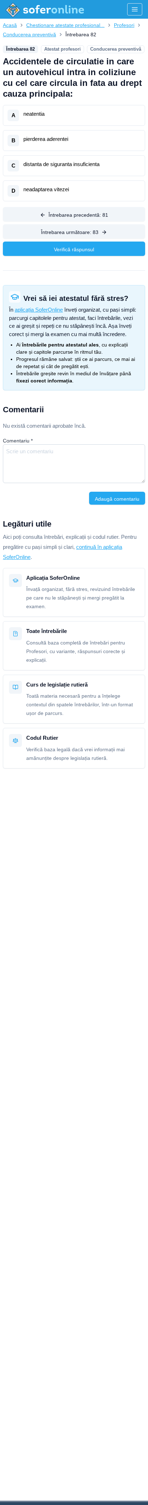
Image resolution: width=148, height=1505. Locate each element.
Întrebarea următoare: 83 (69, 232)
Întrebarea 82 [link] (80, 34)
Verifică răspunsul (74, 249)
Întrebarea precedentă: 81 (78, 215)
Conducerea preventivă (29, 34)
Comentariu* (18, 441)
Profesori (124, 25)
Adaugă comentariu (117, 499)
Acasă (10, 25)
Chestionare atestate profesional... (65, 25)
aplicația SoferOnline (39, 310)
